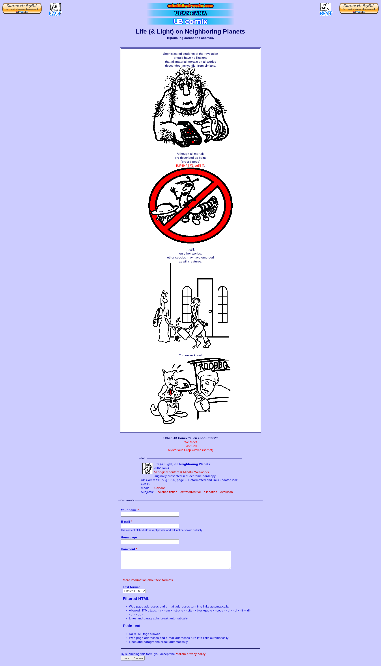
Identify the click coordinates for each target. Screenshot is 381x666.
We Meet (190, 442)
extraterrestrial (190, 492)
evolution (226, 492)
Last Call (191, 446)
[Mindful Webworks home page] (190, 6)
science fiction (167, 492)
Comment (129, 549)
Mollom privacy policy (190, 654)
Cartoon (160, 488)
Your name (130, 510)
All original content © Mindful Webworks (181, 472)
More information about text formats (148, 580)
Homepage (129, 537)
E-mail (126, 521)
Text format (131, 587)
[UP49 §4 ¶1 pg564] (190, 165)
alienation (210, 492)
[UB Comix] (190, 21)
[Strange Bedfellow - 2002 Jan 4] (55, 8)
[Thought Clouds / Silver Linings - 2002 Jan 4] (325, 8)
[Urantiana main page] (190, 13)
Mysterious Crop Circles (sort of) (190, 450)
